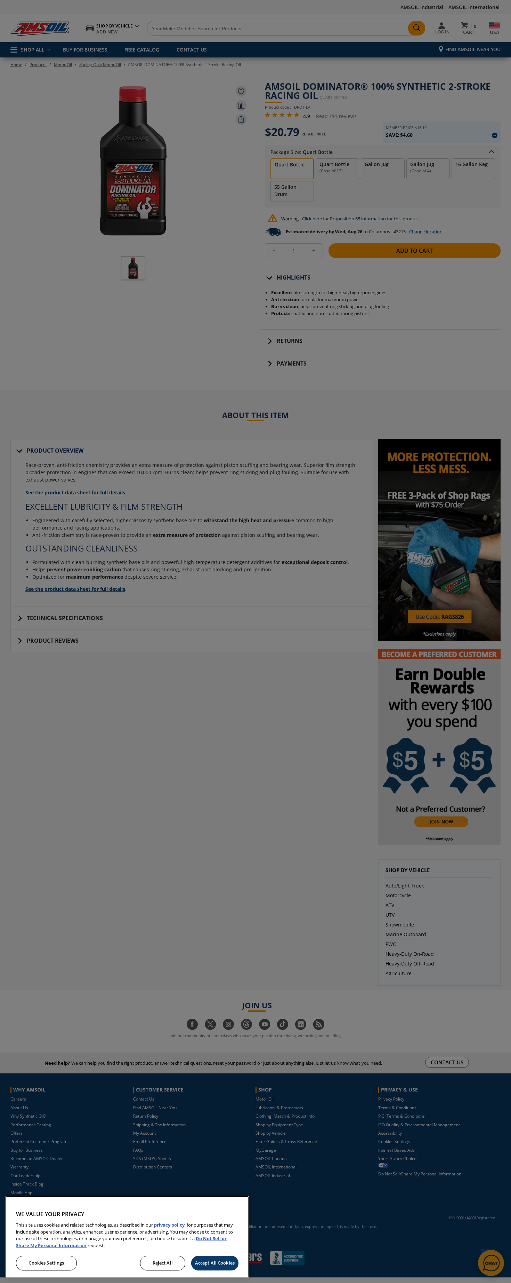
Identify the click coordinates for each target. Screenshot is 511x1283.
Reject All (163, 1263)
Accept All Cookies (215, 1263)
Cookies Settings (46, 1263)
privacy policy (169, 1225)
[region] (127, 1236)
